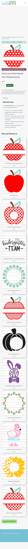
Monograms (8, 89)
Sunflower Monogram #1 (14, 481)
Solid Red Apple (14, 195)
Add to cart (9, 85)
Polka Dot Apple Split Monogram (14, 513)
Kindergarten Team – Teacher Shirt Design (14, 258)
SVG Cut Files (14, 92)
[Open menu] (25, 3)
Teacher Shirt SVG (17, 93)
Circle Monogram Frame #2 (14, 290)
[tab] (14, 98)
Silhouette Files (8, 92)
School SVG (4, 92)
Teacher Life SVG (10, 93)
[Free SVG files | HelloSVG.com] (9, 3)
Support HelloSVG (9, 521)
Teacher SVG (22, 93)
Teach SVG (18, 92)
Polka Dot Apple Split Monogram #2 (14, 163)
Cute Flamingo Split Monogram (14, 449)
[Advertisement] (14, 20)
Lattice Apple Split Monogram (14, 322)
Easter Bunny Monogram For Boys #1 (14, 385)
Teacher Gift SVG (4, 93)
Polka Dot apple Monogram (14, 227)
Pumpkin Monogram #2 (14, 354)
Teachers (11, 89)
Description (5, 98)
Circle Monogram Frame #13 (14, 417)
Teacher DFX (22, 92)
